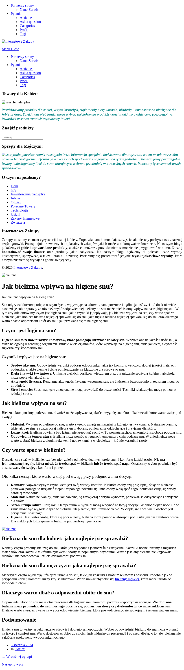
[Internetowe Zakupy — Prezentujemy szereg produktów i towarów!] (18, 41)
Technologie (19, 210)
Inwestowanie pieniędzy (28, 194)
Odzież (16, 202)
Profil (24, 30)
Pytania (16, 13)
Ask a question (30, 22)
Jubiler (15, 198)
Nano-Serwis (29, 9)
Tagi (23, 34)
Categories (27, 26)
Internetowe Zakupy (27, 267)
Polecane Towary (23, 206)
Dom (14, 186)
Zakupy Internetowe (25, 218)
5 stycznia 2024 (22, 645)
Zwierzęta (18, 222)
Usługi (15, 214)
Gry (13, 190)
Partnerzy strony (22, 5)
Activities (26, 18)
